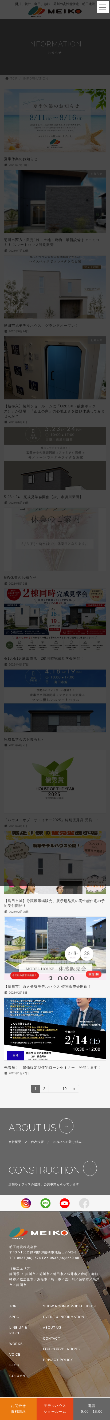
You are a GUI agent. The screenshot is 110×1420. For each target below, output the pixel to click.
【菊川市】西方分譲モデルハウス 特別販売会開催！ (47, 987)
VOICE (15, 1354)
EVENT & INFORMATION (63, 1317)
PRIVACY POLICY (58, 1360)
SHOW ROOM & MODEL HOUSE (70, 1306)
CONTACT (51, 1338)
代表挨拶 (37, 1141)
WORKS (16, 1344)
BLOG (14, 1365)
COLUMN (17, 1376)
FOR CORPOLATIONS (61, 1349)
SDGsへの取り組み (67, 1141)
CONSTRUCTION (44, 1170)
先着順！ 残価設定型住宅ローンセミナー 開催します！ (52, 1067)
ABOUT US (32, 1127)
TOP (13, 1306)
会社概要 (15, 1141)
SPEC (14, 1317)
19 (64, 1090)
